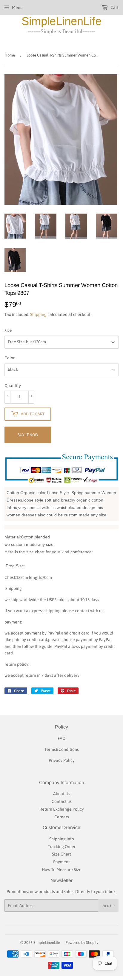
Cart (114, 7)
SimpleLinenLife (61, 21)
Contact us (62, 801)
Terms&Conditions (61, 749)
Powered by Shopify (81, 942)
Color (9, 357)
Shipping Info (61, 838)
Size (8, 330)
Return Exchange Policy (61, 809)
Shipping (38, 314)
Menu (17, 7)
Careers (61, 816)
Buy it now (27, 434)
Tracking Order (62, 846)
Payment (61, 861)
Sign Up (108, 905)
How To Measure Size (62, 869)
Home (9, 55)
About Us (61, 793)
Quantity (12, 385)
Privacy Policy (62, 760)
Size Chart (61, 854)
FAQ (61, 738)
